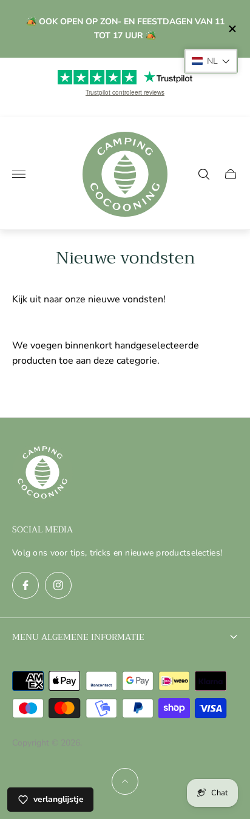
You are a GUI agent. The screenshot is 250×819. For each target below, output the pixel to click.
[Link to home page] (42, 473)
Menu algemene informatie (78, 637)
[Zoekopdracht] (204, 174)
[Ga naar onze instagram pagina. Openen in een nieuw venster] (58, 585)
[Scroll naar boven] (125, 781)
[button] (210, 61)
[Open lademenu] (18, 174)
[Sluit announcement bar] (231, 28)
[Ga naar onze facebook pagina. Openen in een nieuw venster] (25, 585)
